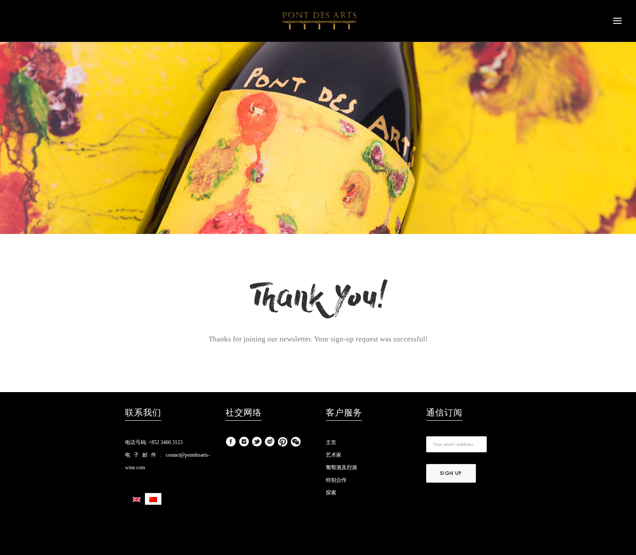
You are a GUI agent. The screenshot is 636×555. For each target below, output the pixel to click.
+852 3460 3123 (165, 442)
